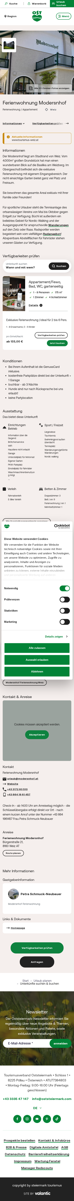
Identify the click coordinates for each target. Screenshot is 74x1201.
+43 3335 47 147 (16, 1099)
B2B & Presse (16, 1147)
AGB (64, 1147)
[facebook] (17, 1119)
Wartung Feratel (47, 1161)
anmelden (61, 1043)
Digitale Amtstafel (44, 1147)
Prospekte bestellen (19, 1140)
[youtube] (37, 1119)
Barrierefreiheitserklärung (49, 1154)
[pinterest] (47, 1119)
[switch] (65, 599)
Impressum (22, 1161)
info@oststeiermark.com (51, 1099)
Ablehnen (37, 671)
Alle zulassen (37, 647)
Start (25, 980)
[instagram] (27, 1119)
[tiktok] (57, 1119)
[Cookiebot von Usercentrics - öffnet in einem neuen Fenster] (54, 526)
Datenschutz (15, 1154)
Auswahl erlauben (37, 659)
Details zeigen (54, 636)
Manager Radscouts (37, 1168)
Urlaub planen (43, 980)
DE (35, 1108)
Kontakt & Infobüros (54, 1140)
